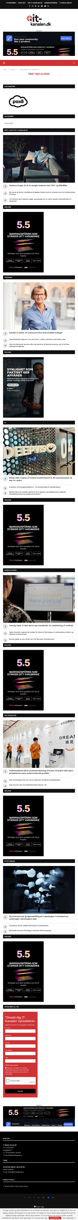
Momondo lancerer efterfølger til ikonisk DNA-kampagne (30, 930)
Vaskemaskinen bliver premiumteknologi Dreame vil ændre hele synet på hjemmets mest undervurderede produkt (41, 771)
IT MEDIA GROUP (65, 3)
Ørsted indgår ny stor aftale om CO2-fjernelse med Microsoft (31, 639)
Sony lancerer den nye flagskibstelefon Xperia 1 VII (27, 785)
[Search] (74, 63)
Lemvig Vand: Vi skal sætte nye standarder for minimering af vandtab (41, 625)
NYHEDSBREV (11, 3)
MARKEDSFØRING (50, 3)
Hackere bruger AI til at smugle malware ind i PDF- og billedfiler (38, 185)
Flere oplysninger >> (69, 1218)
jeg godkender (55, 1218)
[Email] (45, 6)
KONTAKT (22, 3)
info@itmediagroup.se (15, 1155)
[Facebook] (29, 6)
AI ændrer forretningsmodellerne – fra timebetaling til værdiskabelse (34, 487)
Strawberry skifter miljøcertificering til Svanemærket (28, 925)
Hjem (4, 69)
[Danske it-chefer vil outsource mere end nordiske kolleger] (39, 306)
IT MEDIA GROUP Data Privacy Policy (15, 1186)
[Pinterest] (35, 6)
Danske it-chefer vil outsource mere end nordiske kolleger (36, 332)
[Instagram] (32, 6)
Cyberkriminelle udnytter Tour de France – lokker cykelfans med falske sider (37, 339)
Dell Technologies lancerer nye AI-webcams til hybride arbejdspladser (34, 780)
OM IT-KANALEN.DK (35, 3)
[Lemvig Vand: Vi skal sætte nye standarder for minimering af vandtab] (39, 599)
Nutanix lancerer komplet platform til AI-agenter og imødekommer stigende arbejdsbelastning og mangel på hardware (37, 493)
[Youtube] (42, 6)
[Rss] (48, 6)
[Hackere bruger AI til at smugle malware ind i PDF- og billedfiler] (39, 159)
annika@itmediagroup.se (16, 1172)
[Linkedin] (38, 6)
